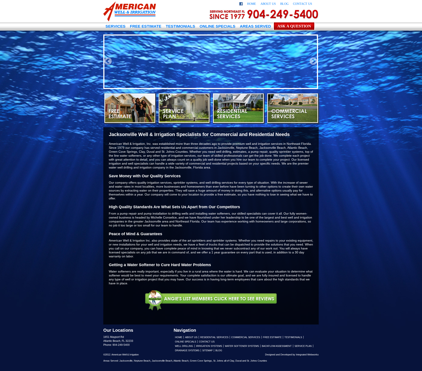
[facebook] (241, 4)
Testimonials (180, 26)
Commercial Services (292, 108)
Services (116, 26)
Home (251, 3)
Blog (284, 3)
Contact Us (302, 3)
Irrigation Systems (209, 346)
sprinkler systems (225, 240)
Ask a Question (294, 26)
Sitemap (207, 350)
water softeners (130, 155)
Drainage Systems (187, 350)
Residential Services (238, 108)
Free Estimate (145, 26)
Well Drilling (184, 346)
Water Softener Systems (242, 346)
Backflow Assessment (277, 346)
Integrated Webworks (307, 354)
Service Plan (184, 108)
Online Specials (217, 26)
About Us (268, 3)
